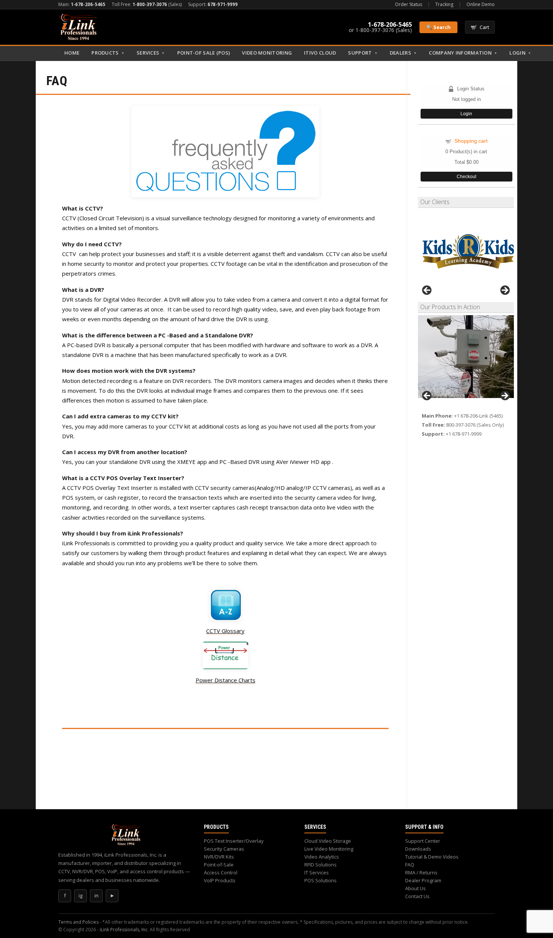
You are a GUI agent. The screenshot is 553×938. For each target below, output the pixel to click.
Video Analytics (321, 856)
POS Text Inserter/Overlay (234, 840)
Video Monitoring (267, 52)
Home (71, 52)
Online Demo (480, 4)
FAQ (409, 864)
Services (151, 52)
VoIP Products (219, 880)
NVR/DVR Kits (219, 856)
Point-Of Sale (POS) (203, 52)
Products (108, 52)
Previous (427, 290)
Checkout (466, 176)
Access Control (220, 872)
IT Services (316, 872)
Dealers (403, 52)
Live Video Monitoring (328, 848)
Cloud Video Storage (327, 840)
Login (520, 52)
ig (80, 895)
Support (362, 52)
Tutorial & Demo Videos (432, 856)
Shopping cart (471, 141)
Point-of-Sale (219, 864)
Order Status (408, 4)
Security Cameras (224, 848)
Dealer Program (423, 880)
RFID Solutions (320, 864)
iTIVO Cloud (320, 52)
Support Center (422, 840)
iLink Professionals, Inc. (124, 929)
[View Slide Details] (466, 356)
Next (504, 290)
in (96, 895)
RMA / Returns (421, 872)
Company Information (463, 52)
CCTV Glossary (225, 630)
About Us (415, 888)
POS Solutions (320, 880)
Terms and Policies (78, 922)
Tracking (444, 4)
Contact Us (417, 896)
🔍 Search (438, 27)
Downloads (418, 848)
